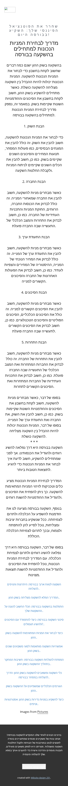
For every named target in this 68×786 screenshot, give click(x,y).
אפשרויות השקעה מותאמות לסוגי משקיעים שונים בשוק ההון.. (34, 648)
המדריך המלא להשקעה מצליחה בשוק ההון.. (34, 597)
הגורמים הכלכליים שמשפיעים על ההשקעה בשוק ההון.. (34, 688)
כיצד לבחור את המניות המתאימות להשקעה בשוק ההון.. (34, 635)
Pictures (42, 712)
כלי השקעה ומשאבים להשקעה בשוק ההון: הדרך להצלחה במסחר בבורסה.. (34, 675)
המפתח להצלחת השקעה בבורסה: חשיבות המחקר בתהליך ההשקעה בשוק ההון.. (34, 662)
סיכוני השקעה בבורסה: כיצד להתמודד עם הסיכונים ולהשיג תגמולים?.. (34, 622)
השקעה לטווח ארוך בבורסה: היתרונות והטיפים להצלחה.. (34, 586)
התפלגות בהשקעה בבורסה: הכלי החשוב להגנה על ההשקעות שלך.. (34, 609)
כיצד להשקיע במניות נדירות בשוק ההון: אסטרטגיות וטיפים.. (34, 702)
